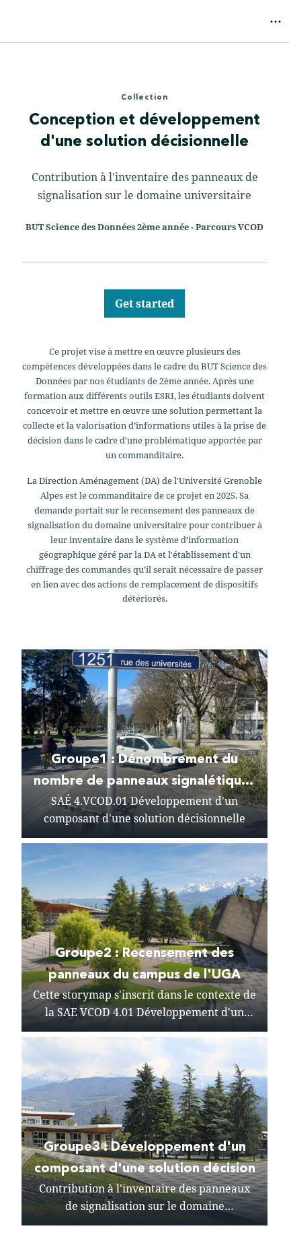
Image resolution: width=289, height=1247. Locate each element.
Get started (144, 303)
